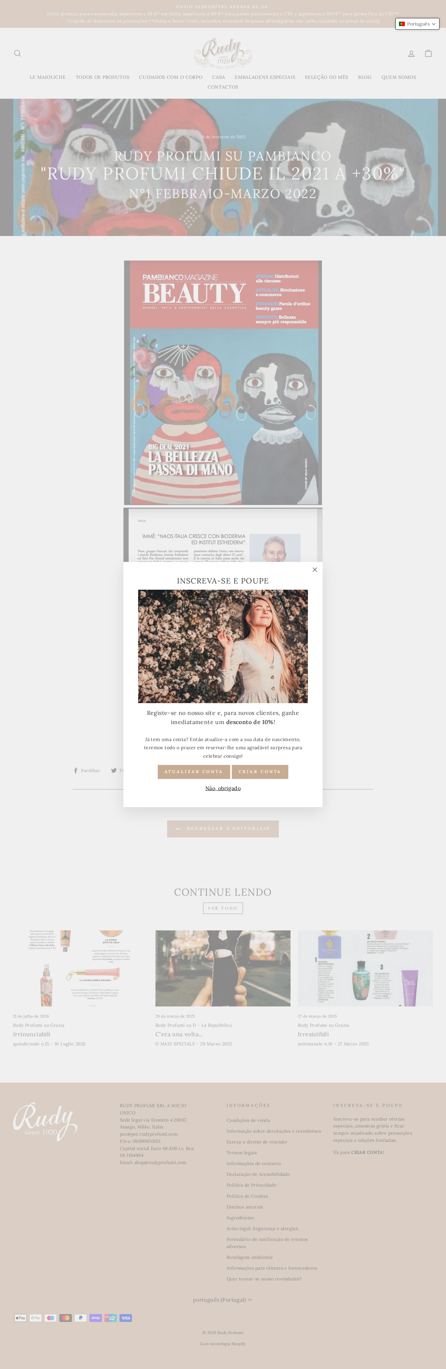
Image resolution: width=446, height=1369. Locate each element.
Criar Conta (260, 771)
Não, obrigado (223, 788)
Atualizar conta (194, 771)
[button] (417, 23)
